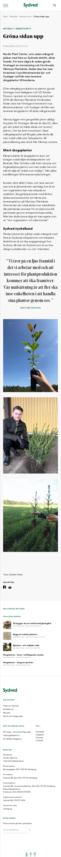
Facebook (40, 732)
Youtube (39, 738)
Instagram (40, 735)
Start (5, 17)
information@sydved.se (13, 761)
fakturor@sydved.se (11, 789)
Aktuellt (13, 17)
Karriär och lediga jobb (12, 716)
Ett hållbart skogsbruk (12, 739)
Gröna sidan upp (41, 17)
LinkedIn (39, 741)
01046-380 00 (10, 758)
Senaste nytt (26, 17)
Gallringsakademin (11, 735)
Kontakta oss (8, 709)
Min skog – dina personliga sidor (17, 732)
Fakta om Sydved (10, 706)
